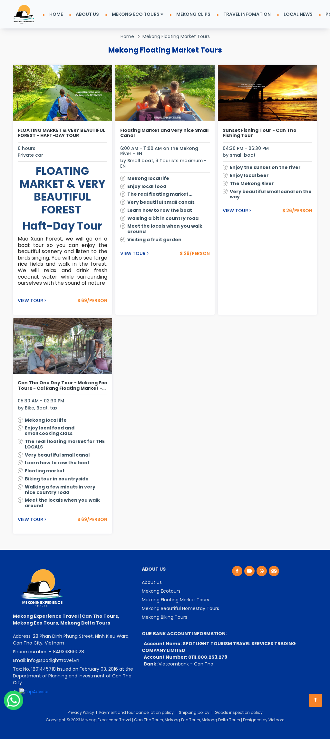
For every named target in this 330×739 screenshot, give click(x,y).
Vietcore (276, 720)
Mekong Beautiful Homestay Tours (180, 608)
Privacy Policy (81, 712)
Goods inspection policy (239, 712)
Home (127, 36)
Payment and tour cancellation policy (136, 712)
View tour (31, 300)
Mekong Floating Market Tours (176, 36)
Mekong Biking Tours (164, 617)
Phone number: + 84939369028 (48, 651)
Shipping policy (194, 712)
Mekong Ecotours (161, 591)
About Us (152, 582)
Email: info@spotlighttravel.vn (46, 660)
